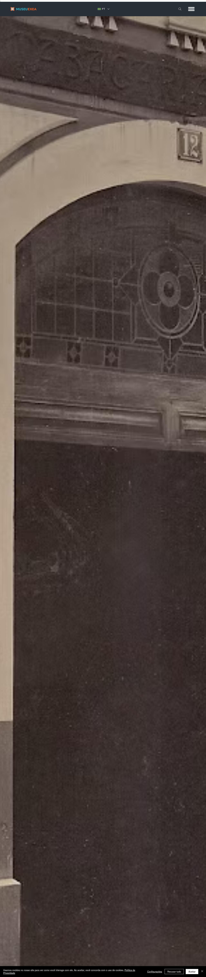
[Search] (180, 9)
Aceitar (192, 971)
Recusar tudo (174, 971)
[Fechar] (202, 971)
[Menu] (191, 9)
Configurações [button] (154, 971)
